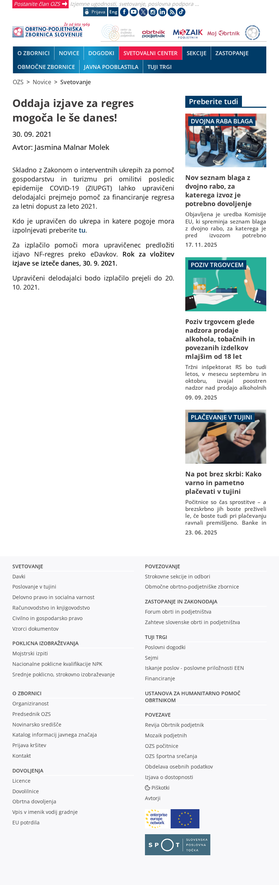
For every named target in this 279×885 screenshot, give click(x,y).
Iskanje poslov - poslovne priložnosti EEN (194, 667)
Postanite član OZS (37, 3)
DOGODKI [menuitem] (101, 53)
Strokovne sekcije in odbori (177, 576)
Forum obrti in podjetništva (178, 611)
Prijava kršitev (29, 745)
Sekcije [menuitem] (196, 53)
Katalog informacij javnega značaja (54, 734)
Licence (21, 780)
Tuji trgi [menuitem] (159, 66)
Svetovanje (75, 82)
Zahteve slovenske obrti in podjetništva (192, 622)
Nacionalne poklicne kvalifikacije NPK (57, 663)
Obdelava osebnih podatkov (179, 766)
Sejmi (151, 657)
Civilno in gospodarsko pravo (47, 618)
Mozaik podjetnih (166, 735)
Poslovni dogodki (165, 647)
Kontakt (21, 755)
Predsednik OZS (31, 713)
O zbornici (26, 693)
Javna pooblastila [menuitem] (111, 66)
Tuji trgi (156, 637)
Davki (18, 576)
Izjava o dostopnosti (169, 777)
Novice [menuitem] (69, 53)
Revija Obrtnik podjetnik (174, 724)
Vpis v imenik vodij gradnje (45, 811)
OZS (18, 82)
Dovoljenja (27, 770)
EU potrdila (26, 822)
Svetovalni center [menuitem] (151, 53)
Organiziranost (30, 703)
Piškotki (160, 787)
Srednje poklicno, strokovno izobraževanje (63, 674)
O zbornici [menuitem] (33, 53)
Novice (42, 82)
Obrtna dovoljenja (34, 801)
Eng (113, 12)
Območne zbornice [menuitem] (46, 66)
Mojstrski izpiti (30, 653)
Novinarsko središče (36, 724)
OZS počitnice (161, 745)
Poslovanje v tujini (34, 586)
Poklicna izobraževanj (43, 643)
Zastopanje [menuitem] (231, 53)
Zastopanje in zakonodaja (181, 601)
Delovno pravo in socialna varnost (53, 597)
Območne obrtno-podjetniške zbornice (192, 586)
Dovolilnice (25, 791)
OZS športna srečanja (171, 756)
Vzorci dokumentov (35, 628)
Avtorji (153, 798)
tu (82, 229)
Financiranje (160, 678)
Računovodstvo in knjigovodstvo (51, 607)
